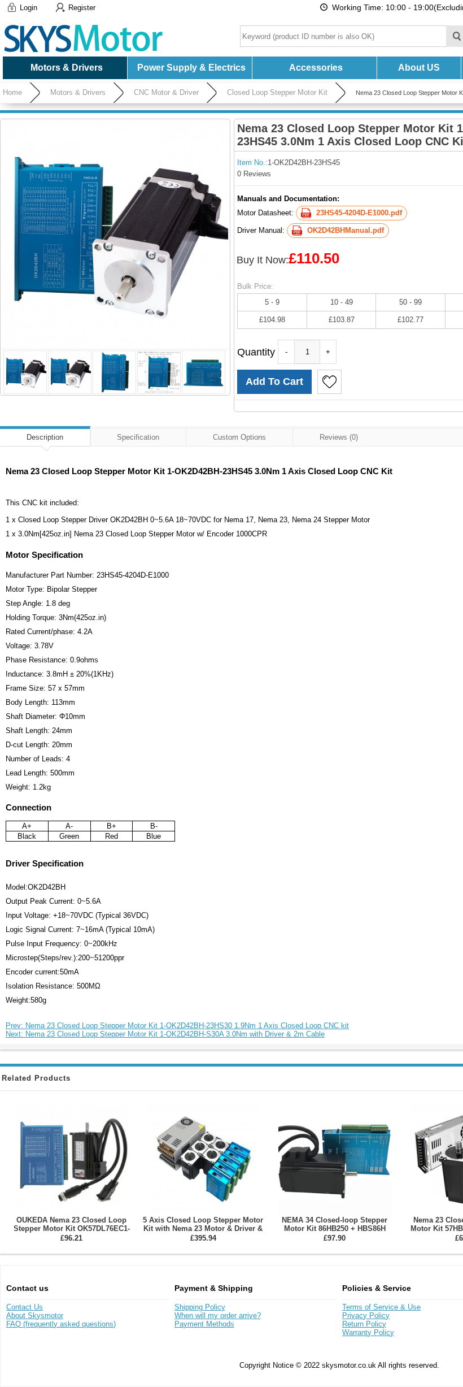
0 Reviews (254, 174)
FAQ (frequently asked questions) (61, 1324)
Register (81, 7)
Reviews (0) (339, 437)
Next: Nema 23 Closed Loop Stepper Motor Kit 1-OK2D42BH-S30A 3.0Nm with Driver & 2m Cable (165, 1034)
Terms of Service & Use (381, 1307)
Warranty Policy (368, 1332)
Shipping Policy (199, 1307)
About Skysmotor (34, 1315)
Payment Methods (204, 1324)
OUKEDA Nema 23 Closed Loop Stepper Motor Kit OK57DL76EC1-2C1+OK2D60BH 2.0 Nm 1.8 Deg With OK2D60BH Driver (72, 1233)
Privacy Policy (366, 1315)
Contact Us (24, 1307)
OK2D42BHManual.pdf (345, 230)
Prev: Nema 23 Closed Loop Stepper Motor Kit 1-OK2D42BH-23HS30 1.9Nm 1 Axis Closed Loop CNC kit (177, 1025)
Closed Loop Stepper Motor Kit (277, 92)
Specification (138, 437)
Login (28, 7)
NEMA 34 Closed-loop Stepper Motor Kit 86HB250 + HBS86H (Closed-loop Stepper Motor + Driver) (334, 1233)
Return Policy (364, 1324)
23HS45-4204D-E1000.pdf (359, 213)
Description (45, 437)
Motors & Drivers (78, 92)
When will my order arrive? (217, 1315)
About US (419, 67)
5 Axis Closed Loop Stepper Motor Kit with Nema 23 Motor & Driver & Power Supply (203, 1228)
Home (12, 92)
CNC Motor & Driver (166, 92)
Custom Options (239, 437)
